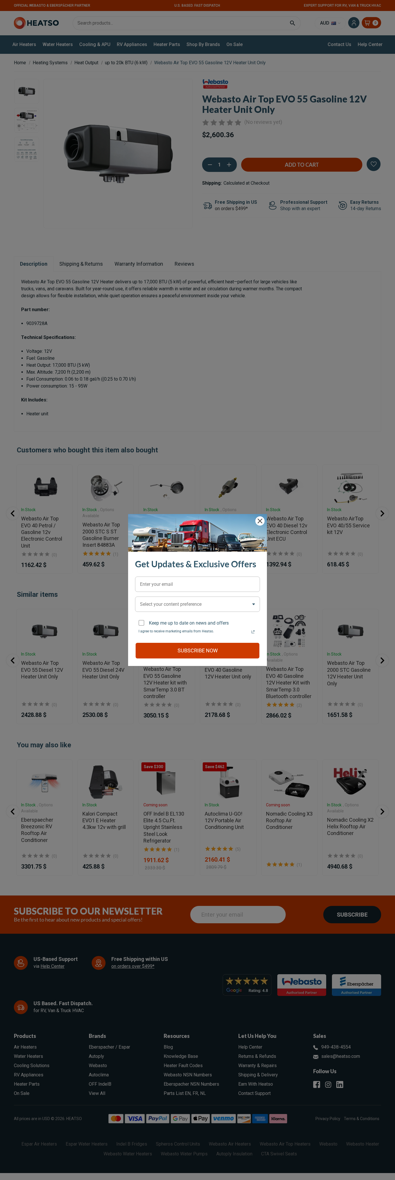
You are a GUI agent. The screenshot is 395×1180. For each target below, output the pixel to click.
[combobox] (197, 604)
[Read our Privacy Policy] (253, 631)
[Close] (260, 521)
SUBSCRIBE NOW (198, 650)
